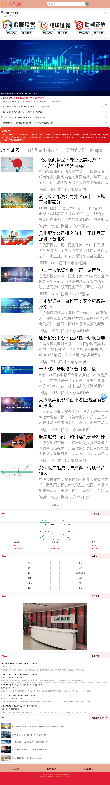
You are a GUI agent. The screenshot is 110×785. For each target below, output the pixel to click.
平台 (80, 588)
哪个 (29, 563)
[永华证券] (11, 3)
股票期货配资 (80, 573)
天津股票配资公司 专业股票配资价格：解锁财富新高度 (24, 117)
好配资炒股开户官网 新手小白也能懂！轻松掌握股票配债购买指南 (28, 122)
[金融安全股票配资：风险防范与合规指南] (6, 758)
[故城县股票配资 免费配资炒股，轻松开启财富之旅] (6, 742)
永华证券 (16, 769)
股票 (80, 568)
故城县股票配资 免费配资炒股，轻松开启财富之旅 (30, 742)
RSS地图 (58, 774)
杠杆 (29, 573)
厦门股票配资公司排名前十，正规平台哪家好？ (72, 199)
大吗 (80, 583)
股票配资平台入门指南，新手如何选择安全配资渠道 (21, 93)
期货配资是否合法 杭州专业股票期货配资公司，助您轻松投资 (26, 106)
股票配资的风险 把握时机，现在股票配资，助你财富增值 (25, 98)
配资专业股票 (51, 769)
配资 (80, 563)
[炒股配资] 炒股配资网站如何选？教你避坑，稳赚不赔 (19, 663)
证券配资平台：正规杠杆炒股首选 (72, 337)
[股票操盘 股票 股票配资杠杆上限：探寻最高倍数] (6, 734)
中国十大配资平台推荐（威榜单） (72, 269)
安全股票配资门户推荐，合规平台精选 (72, 470)
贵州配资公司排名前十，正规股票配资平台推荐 (72, 236)
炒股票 (29, 583)
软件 (29, 568)
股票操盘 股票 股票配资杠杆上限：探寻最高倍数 (29, 735)
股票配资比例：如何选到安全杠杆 (72, 436)
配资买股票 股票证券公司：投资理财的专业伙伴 (29, 749)
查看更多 (55, 505)
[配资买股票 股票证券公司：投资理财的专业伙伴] (6, 749)
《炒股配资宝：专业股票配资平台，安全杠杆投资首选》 (69, 162)
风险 (29, 588)
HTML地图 (65, 774)
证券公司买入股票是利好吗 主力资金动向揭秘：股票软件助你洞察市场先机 (38, 726)
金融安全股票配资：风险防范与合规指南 (26, 758)
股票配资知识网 (59, 776)
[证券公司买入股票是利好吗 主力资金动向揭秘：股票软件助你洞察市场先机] (6, 726)
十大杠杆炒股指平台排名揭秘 (67, 368)
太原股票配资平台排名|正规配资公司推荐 (72, 402)
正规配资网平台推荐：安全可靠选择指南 (72, 304)
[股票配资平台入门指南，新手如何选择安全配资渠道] (55, 68)
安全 (29, 578)
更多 (105, 12)
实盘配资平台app (90, 769)
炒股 (80, 578)
